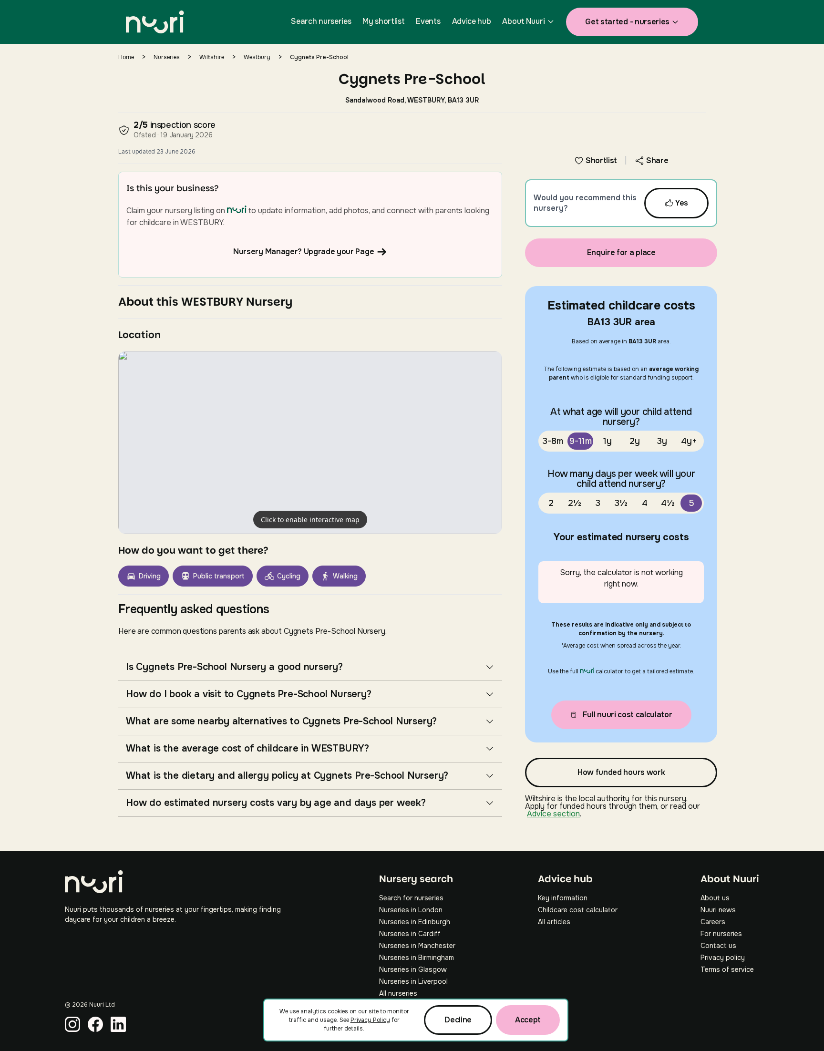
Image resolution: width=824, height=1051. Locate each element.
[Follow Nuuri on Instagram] (72, 1024)
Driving (150, 576)
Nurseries (167, 57)
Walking (345, 576)
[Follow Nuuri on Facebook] (95, 1024)
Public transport (219, 576)
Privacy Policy (370, 1020)
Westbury (257, 57)
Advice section (553, 814)
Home (126, 57)
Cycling (288, 576)
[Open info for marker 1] (310, 442)
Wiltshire (211, 57)
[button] (310, 442)
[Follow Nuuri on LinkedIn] (118, 1024)
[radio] (553, 441)
